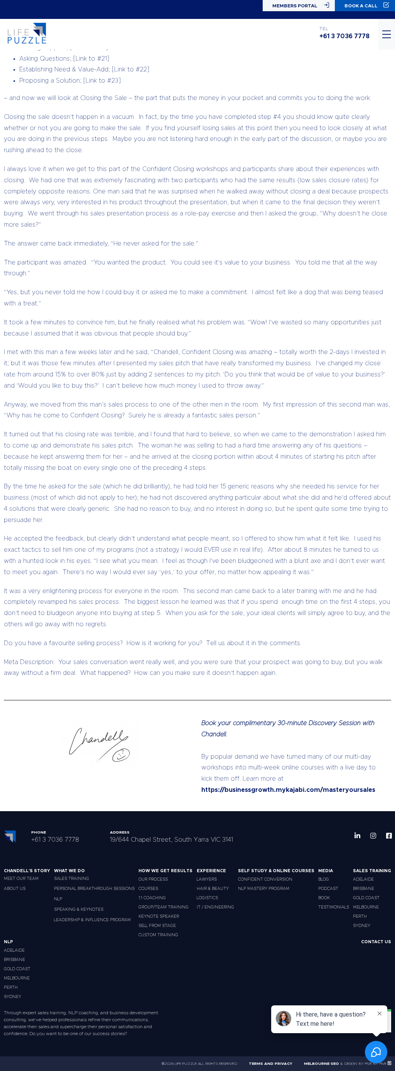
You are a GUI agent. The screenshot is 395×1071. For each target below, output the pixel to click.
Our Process (153, 879)
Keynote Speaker (158, 916)
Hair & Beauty (213, 888)
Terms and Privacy (270, 1064)
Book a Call (361, 5)
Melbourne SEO (321, 1064)
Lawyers (207, 879)
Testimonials (333, 907)
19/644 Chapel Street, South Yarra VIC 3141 (171, 840)
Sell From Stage (157, 926)
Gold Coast (366, 898)
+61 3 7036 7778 (344, 36)
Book (324, 898)
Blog (323, 879)
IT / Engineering (215, 907)
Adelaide (363, 879)
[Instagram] (373, 835)
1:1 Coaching (152, 898)
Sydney (361, 926)
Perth (360, 916)
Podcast (328, 888)
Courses (148, 888)
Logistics (207, 898)
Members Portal (294, 5)
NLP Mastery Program (263, 888)
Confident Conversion (265, 879)
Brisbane (363, 888)
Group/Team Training (163, 907)
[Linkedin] (357, 835)
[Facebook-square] (389, 835)
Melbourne (366, 907)
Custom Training (158, 935)
